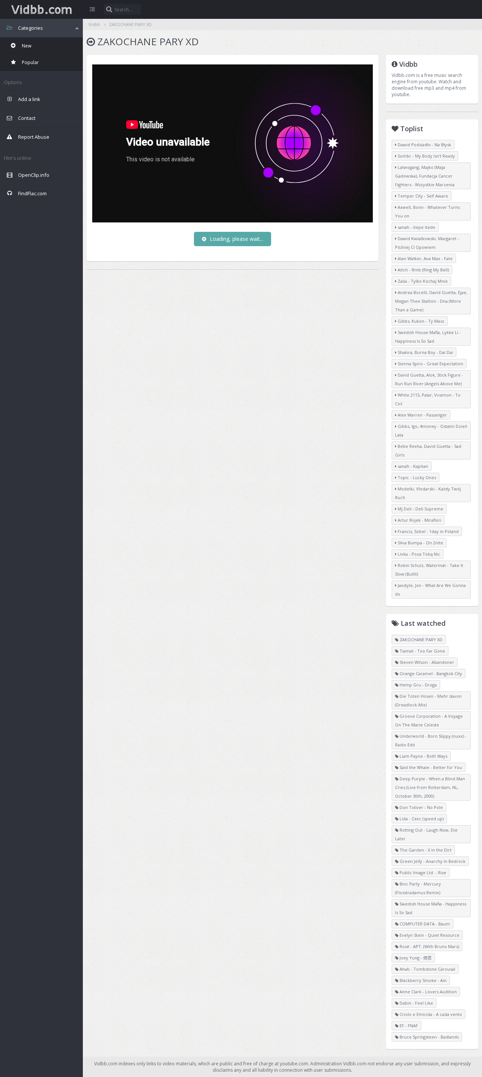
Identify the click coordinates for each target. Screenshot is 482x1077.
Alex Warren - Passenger (422, 415)
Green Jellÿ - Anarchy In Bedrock (431, 861)
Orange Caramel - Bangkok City (430, 673)
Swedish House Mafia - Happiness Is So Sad (430, 908)
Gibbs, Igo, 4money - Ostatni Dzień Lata (431, 430)
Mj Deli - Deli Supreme (420, 509)
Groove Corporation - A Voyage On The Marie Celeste (429, 720)
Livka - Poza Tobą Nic (418, 554)
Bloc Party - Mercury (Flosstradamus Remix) (418, 888)
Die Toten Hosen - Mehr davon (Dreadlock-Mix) (428, 700)
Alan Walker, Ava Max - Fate (425, 258)
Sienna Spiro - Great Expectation (430, 363)
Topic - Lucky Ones (416, 477)
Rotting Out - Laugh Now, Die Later (426, 834)
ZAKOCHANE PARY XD (130, 24)
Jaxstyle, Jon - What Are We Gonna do (430, 589)
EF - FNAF (408, 1025)
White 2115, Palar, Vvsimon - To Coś (428, 399)
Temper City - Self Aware (422, 196)
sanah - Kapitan (412, 466)
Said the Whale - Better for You (430, 767)
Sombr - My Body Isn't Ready (426, 156)
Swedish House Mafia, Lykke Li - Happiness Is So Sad (428, 336)
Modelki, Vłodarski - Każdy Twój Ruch (428, 493)
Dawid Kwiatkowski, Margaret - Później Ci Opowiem (427, 243)
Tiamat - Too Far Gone (421, 651)
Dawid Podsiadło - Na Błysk (424, 144)
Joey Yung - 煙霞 (415, 958)
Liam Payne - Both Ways (422, 756)
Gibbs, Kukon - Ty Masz (420, 321)
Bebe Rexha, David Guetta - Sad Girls (428, 450)
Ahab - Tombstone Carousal (426, 969)
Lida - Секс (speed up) (421, 818)
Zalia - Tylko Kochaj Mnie (422, 281)
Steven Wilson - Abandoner (426, 662)
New (26, 46)
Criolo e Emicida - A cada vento (430, 1014)
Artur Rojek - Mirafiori (419, 520)
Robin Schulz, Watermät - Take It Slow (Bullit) (429, 569)
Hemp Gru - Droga (417, 685)
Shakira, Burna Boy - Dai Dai (425, 352)
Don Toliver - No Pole (420, 807)
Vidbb (41, 9)
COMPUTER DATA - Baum (424, 924)
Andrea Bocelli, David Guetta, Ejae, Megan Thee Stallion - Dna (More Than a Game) (431, 301)
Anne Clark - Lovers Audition (427, 991)
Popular (30, 62)
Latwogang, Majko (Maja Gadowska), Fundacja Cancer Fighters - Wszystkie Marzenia (425, 175)
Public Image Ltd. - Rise (422, 872)
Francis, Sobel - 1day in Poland (428, 531)
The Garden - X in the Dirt (424, 850)
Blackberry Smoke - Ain (422, 980)
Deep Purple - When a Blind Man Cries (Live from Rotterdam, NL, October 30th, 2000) (430, 787)
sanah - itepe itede (416, 227)
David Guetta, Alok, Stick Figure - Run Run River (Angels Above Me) (429, 379)
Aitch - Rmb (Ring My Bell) (423, 270)
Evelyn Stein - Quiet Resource (428, 935)
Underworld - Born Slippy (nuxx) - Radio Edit (431, 740)
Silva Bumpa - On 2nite (420, 542)
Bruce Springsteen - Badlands (428, 1037)
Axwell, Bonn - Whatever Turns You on (427, 211)
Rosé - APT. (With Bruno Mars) (428, 946)
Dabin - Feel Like (415, 1003)
